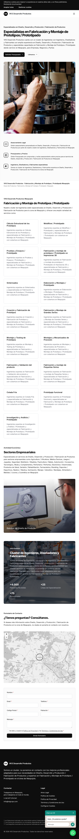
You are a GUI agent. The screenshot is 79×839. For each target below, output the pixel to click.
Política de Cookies (48, 796)
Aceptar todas (9, 7)
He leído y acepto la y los (36, 731)
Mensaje (10, 719)
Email (9, 701)
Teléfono (44, 701)
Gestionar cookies (25, 7)
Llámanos (31, 54)
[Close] (73, 812)
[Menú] (74, 13)
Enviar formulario (39, 735)
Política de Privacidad (30, 731)
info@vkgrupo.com (11, 801)
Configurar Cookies (48, 806)
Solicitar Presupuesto (13, 54)
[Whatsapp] (73, 833)
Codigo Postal (12, 710)
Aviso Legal (45, 793)
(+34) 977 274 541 (10, 798)
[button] (39, 657)
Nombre (10, 692)
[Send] (72, 824)
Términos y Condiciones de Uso (52, 731)
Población (45, 710)
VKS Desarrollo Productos (20, 14)
